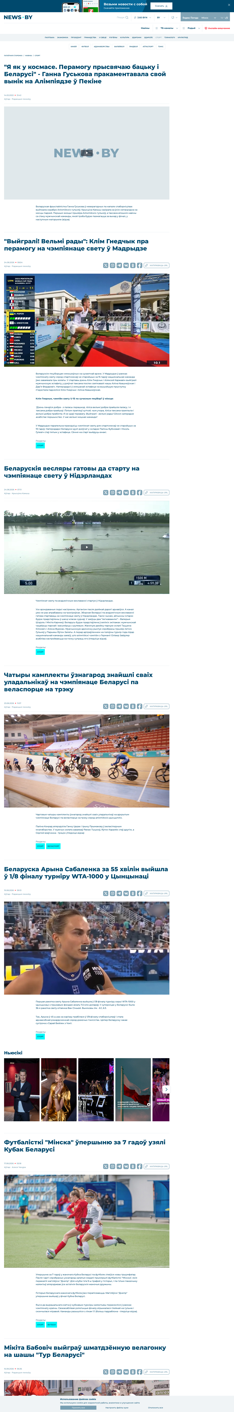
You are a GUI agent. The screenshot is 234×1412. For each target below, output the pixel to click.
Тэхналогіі (169, 37)
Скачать (159, 6)
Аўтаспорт (148, 47)
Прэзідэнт (76, 37)
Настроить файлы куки (116, 1407)
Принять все (78, 1407)
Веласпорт (53, 846)
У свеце (102, 37)
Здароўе (148, 37)
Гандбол (133, 47)
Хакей (74, 47)
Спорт (158, 37)
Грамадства (90, 37)
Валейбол (119, 47)
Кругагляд (183, 37)
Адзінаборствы (101, 47)
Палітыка (49, 37)
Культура (124, 37)
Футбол (85, 47)
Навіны (145, 28)
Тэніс (160, 47)
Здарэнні (136, 37)
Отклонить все (155, 1407)
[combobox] (143, 17)
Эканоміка (62, 37)
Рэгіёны (113, 37)
